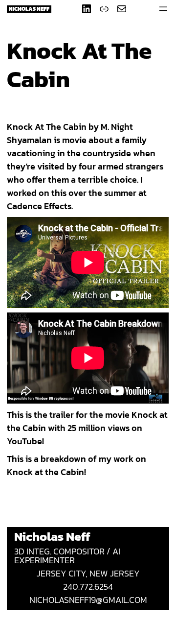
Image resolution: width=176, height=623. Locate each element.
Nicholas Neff (29, 9)
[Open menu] (163, 9)
